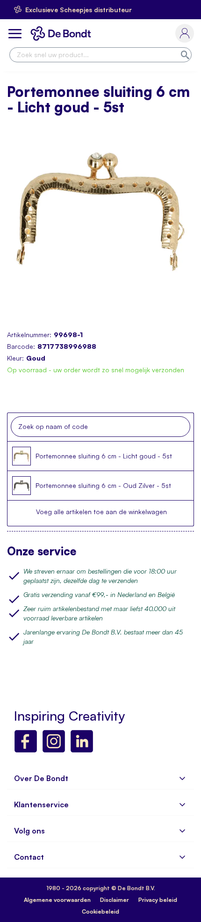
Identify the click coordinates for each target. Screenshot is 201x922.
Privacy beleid (157, 899)
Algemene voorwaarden (57, 899)
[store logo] (62, 33)
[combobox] (100, 54)
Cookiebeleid (100, 911)
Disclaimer (114, 899)
